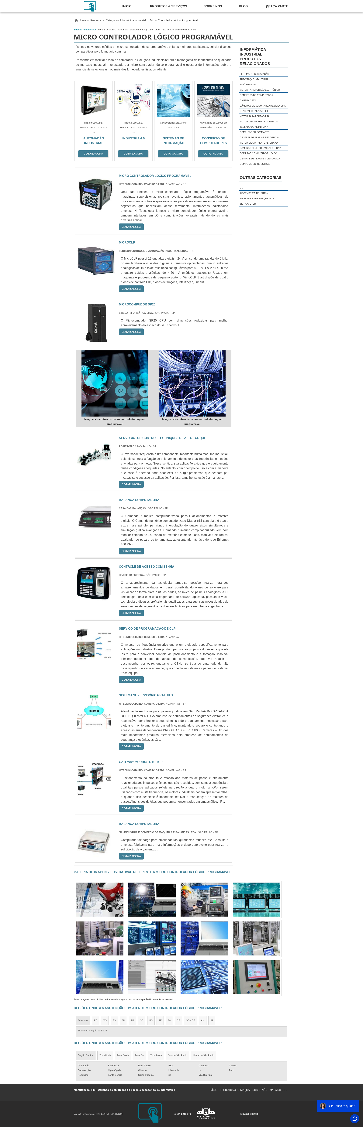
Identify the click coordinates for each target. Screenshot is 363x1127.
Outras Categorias (260, 177)
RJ (95, 1020)
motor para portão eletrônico (260, 90)
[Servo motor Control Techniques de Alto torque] (94, 469)
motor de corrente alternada (259, 142)
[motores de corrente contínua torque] (152, 900)
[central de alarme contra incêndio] (204, 900)
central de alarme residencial (113, 29)
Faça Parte (278, 6)
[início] (90, 6)
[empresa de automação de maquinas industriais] (256, 938)
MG (105, 1020)
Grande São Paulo (177, 1055)
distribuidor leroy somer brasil (145, 29)
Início (126, 6)
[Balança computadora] (94, 531)
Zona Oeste (123, 1055)
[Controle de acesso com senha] (94, 598)
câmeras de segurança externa (260, 148)
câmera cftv (248, 100)
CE (178, 1020)
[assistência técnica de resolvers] (204, 938)
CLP (242, 188)
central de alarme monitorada (260, 158)
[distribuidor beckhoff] (256, 900)
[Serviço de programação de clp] (94, 660)
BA (169, 1020)
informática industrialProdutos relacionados (255, 56)
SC (141, 1020)
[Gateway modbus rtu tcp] (94, 793)
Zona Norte (105, 1055)
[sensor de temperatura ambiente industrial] (99, 938)
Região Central (85, 1055)
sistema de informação (254, 74)
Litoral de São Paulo (203, 1055)
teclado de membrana (254, 127)
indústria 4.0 (248, 84)
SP (123, 1020)
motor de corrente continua (259, 121)
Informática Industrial (254, 193)
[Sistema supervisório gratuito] (94, 727)
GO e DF (190, 1020)
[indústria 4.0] (99, 977)
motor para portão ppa (254, 116)
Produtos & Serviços (168, 6)
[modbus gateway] (99, 900)
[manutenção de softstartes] (256, 977)
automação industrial (254, 79)
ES (114, 1020)
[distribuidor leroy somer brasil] (204, 977)
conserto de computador (256, 95)
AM (202, 1020)
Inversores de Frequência (257, 198)
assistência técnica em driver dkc (179, 29)
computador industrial (255, 164)
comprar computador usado (258, 153)
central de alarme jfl (254, 111)
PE (160, 1020)
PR (132, 1020)
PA (211, 1020)
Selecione (83, 1020)
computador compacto (254, 132)
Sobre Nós (213, 6)
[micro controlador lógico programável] (114, 383)
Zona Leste (156, 1055)
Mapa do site (278, 1090)
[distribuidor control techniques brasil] (152, 938)
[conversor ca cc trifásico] (152, 977)
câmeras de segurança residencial (263, 105)
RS (151, 1020)
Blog (243, 6)
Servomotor (248, 204)
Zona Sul (139, 1055)
